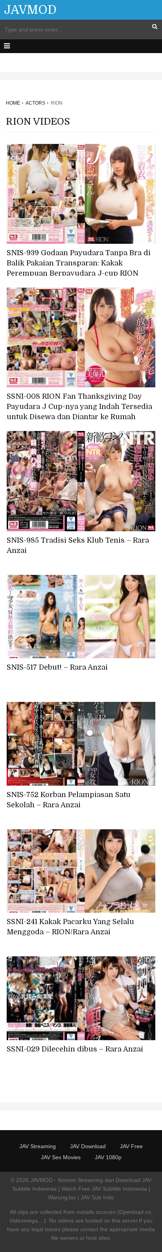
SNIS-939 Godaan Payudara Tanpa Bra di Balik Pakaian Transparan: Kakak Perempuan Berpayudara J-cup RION (79, 263)
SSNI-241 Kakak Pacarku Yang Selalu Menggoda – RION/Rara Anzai (70, 927)
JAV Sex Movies (61, 1157)
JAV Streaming (37, 1146)
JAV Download (88, 1146)
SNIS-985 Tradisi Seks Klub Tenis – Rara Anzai (78, 545)
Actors (35, 103)
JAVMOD (30, 10)
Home (13, 103)
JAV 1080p (108, 1157)
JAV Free (131, 1146)
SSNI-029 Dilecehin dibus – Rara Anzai (75, 1049)
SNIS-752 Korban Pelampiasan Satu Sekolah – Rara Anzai (69, 800)
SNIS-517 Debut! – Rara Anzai (57, 667)
